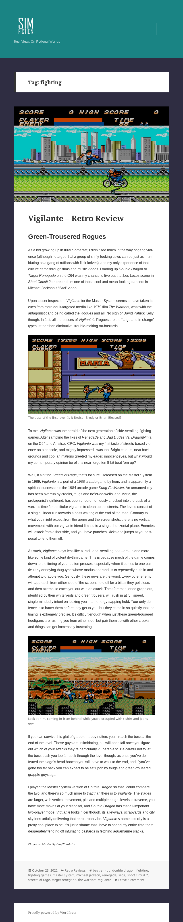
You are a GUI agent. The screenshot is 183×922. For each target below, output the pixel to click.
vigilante (104, 880)
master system (64, 875)
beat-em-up (101, 870)
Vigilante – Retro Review (76, 218)
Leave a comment (131, 880)
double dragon (123, 870)
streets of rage (39, 880)
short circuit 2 (137, 875)
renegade (109, 875)
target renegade (64, 880)
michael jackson (88, 875)
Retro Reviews (75, 870)
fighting (142, 870)
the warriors (87, 880)
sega (121, 875)
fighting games (39, 875)
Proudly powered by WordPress (52, 912)
